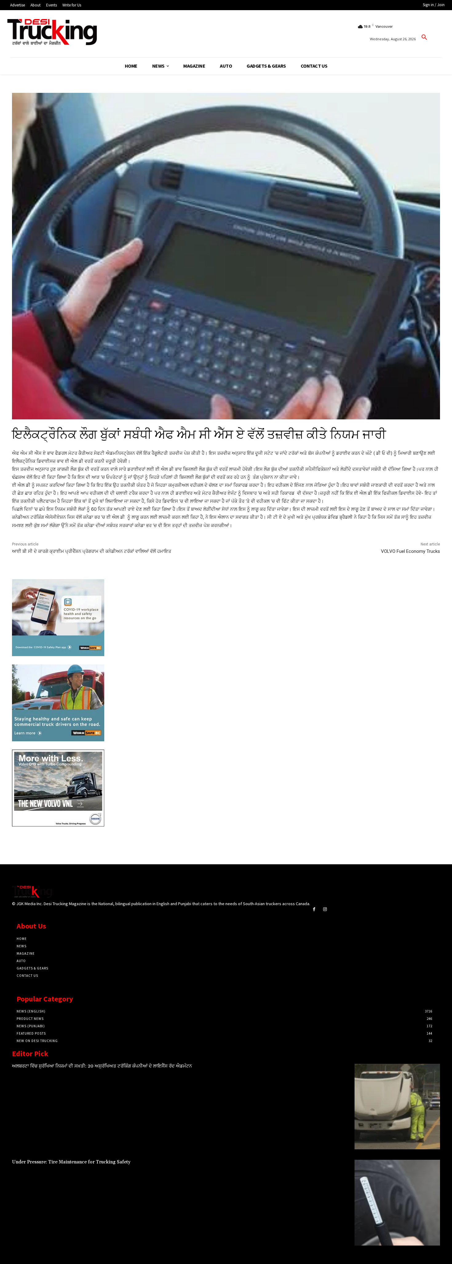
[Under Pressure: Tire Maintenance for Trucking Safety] (397, 1202)
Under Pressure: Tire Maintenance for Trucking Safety (71, 1162)
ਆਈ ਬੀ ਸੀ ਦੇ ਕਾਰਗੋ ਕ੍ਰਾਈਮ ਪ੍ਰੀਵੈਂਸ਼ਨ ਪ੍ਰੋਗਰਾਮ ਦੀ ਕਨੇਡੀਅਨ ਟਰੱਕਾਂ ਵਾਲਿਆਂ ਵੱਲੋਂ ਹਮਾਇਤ (91, 551)
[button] (424, 37)
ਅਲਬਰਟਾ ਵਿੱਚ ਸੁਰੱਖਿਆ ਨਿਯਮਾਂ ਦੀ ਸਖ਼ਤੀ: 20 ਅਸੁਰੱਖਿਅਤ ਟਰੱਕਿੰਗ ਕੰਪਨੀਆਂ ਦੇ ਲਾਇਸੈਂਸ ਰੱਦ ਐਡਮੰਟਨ (102, 1066)
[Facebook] (314, 909)
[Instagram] (325, 909)
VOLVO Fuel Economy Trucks (410, 551)
